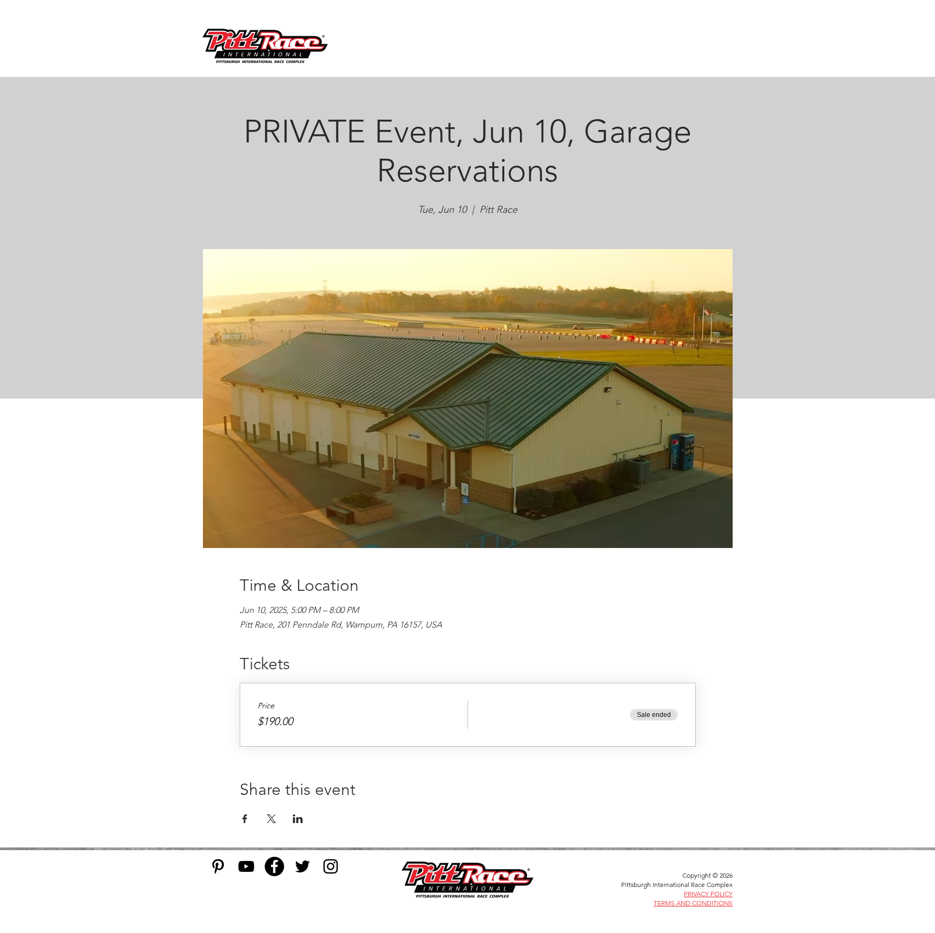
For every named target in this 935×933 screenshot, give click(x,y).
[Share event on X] (271, 818)
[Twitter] (302, 866)
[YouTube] (246, 866)
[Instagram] (330, 866)
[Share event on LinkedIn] (298, 818)
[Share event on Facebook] (245, 818)
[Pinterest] (218, 866)
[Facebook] (274, 866)
